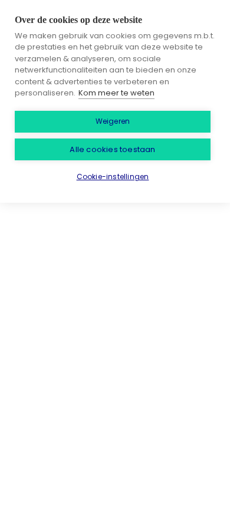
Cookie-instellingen (113, 177)
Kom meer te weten (116, 92)
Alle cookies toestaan (112, 149)
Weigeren (113, 121)
